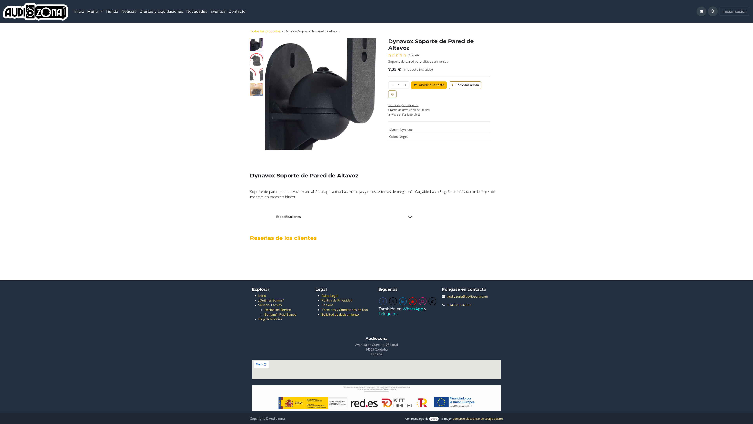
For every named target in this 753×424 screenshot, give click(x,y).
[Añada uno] (405, 85)
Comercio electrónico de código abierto (478, 418)
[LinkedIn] (403, 301)
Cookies (327, 305)
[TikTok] (432, 301)
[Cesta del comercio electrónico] (701, 11)
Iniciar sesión (735, 11)
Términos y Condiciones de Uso (345, 310)
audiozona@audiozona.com (467, 296)
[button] (713, 11)
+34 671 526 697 (459, 305)
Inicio (262, 295)
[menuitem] (79, 11)
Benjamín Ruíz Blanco (280, 314)
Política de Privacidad (337, 300)
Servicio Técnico (270, 305)
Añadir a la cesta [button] (431, 85)
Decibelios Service (278, 310)
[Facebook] (383, 301)
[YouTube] (413, 301)
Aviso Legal (330, 295)
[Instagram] (423, 301)
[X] (393, 301)
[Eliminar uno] (392, 85)
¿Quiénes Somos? (271, 300)
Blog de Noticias (270, 319)
